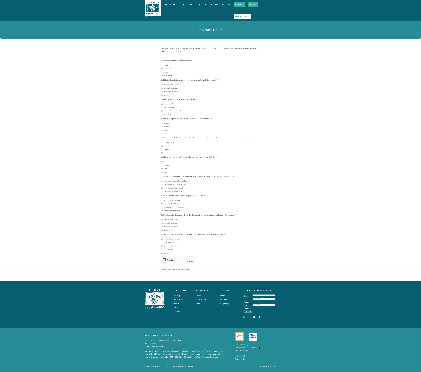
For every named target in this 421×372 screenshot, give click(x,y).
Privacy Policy (240, 356)
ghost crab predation (171, 246)
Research (176, 307)
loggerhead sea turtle (171, 91)
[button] (146, 16)
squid (166, 72)
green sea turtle (169, 95)
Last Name (246, 306)
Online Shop (242, 16)
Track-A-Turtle (201, 299)
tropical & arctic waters (172, 211)
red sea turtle (168, 114)
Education (176, 311)
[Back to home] (153, 7)
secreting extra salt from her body (175, 184)
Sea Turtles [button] (204, 4)
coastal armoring (169, 249)
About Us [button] (170, 4)
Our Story (176, 295)
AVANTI (273, 366)
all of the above (169, 76)
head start (167, 146)
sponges (166, 65)
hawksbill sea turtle (170, 88)
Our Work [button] (186, 4)
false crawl (167, 149)
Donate (239, 4)
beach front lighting (170, 242)
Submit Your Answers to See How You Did (175, 269)
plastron (166, 123)
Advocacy (176, 303)
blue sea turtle (168, 104)
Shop (198, 303)
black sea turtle (169, 107)
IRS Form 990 (240, 345)
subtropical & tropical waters (174, 207)
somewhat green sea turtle (172, 111)
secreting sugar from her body (174, 191)
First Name (246, 300)
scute (166, 130)
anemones (167, 69)
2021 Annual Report (243, 350)
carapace (167, 126)
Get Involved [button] (224, 4)
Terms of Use (240, 359)
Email (246, 296)
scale (165, 133)
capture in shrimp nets (171, 239)
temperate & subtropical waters (174, 204)
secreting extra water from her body (176, 181)
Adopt (253, 4)
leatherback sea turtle (171, 85)
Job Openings (224, 303)
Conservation (178, 299)
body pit (166, 153)
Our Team (223, 299)
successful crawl (169, 142)
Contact (222, 295)
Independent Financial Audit (246, 347)
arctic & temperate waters (172, 200)
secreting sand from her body (173, 188)
